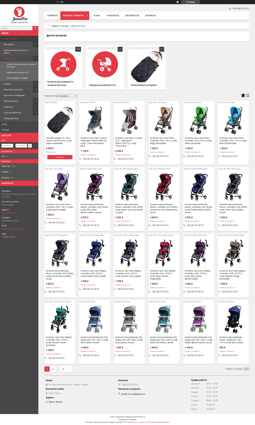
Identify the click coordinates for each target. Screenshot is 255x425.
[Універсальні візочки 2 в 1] (105, 67)
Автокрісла (9, 44)
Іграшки (7, 83)
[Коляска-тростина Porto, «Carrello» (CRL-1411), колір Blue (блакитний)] (233, 120)
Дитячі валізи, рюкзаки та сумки (16, 51)
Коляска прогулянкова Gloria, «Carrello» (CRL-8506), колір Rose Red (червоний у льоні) (164, 208)
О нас (4, 124)
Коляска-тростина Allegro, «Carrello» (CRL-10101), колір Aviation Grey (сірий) (128, 273)
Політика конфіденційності (158, 422)
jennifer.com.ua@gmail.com (14, 229)
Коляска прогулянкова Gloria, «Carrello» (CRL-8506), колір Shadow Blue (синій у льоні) (199, 208)
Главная (52, 15)
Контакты (113, 15)
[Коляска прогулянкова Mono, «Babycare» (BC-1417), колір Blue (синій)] (233, 319)
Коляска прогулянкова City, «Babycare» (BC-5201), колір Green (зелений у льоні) (164, 340)
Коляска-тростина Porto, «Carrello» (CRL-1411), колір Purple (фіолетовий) (59, 207)
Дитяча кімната (11, 101)
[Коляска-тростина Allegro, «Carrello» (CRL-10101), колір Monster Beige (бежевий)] (233, 253)
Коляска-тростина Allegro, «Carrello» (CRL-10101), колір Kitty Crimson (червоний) (163, 274)
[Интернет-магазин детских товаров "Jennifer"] (19, 13)
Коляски (150, 15)
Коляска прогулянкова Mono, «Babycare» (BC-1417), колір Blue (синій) (231, 340)
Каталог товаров (10, 38)
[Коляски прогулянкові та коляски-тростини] (63, 67)
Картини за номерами (14, 95)
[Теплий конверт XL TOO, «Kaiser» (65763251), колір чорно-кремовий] (59, 120)
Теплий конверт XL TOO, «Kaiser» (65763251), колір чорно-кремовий (59, 141)
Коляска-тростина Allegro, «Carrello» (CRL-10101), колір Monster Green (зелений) (59, 341)
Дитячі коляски (11, 58)
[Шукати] (35, 28)
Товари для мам (11, 118)
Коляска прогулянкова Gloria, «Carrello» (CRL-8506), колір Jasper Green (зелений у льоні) (129, 208)
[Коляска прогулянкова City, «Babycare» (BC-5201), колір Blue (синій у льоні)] (94, 319)
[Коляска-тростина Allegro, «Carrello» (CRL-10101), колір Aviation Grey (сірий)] (129, 253)
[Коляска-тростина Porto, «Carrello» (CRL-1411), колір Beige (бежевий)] (163, 120)
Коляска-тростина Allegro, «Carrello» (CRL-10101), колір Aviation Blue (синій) (94, 273)
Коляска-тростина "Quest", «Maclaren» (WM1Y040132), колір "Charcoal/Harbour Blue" (94, 142)
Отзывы (5, 130)
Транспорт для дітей (13, 89)
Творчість (8, 106)
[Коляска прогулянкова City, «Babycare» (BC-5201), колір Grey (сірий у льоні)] (129, 319)
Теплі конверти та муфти (17, 78)
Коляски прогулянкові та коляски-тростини (21, 65)
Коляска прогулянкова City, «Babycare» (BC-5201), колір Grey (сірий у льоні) (129, 340)
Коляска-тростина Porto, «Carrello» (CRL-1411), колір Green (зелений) (198, 141)
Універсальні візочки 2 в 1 (18, 72)
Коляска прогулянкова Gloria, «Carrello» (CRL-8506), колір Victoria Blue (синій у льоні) (60, 274)
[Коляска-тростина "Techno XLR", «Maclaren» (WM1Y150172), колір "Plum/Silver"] (129, 120)
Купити (60, 157)
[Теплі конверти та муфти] (146, 67)
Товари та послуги (60, 26)
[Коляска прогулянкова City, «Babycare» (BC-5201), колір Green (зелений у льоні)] (163, 319)
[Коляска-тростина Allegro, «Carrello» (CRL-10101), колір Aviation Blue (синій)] (94, 253)
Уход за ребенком (12, 112)
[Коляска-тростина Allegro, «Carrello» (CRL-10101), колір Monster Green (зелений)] (59, 319)
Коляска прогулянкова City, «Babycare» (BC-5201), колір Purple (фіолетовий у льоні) (198, 340)
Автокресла (132, 15)
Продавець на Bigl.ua (128, 419)
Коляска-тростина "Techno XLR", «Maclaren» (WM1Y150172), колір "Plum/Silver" (128, 142)
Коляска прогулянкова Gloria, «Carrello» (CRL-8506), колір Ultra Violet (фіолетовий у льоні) (95, 208)
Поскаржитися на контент (135, 422)
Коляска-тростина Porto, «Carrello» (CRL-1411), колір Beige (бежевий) (163, 141)
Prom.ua (141, 417)
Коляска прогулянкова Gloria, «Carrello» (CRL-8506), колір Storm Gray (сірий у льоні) (233, 208)
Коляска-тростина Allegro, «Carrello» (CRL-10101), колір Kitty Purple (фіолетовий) (198, 274)
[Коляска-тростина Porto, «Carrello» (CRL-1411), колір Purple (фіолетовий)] (59, 186)
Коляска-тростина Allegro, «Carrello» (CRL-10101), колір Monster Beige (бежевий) (232, 274)
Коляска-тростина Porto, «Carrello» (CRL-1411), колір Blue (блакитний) (232, 141)
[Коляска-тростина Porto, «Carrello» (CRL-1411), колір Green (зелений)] (198, 120)
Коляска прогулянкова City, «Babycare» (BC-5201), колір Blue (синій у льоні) (94, 340)
